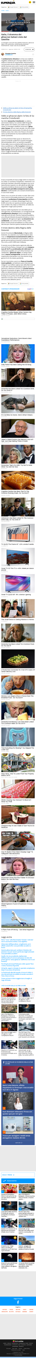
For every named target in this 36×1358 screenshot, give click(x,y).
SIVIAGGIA (23, 1344)
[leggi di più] (33, 54)
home (2, 10)
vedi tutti (18, 1142)
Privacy (20, 1348)
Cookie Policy (27, 1348)
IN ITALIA (18, 1311)
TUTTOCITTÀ (15, 1344)
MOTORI (18, 1309)
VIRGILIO (9, 1343)
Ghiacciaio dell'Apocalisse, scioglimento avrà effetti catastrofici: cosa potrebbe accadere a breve (16, 946)
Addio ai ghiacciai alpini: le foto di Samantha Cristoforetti (17, 109)
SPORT (11, 1309)
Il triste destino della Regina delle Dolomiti (17, 112)
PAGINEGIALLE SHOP (23, 1343)
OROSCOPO (5, 1311)
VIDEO (24, 1309)
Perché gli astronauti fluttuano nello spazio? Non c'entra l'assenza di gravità (17, 965)
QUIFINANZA (29, 1344)
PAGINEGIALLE (15, 1343)
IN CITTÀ (11, 1311)
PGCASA (31, 1343)
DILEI (19, 1344)
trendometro (12, 1181)
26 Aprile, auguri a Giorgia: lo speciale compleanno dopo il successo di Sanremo (18, 969)
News (7, 10)
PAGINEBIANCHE (7, 1344)
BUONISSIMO (15, 1346)
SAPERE (31, 1309)
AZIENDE (24, 1311)
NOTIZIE (5, 1309)
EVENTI (31, 1311)
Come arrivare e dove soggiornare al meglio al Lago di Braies (16, 979)
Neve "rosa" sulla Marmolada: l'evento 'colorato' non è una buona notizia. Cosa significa (17, 940)
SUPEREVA (21, 1346)
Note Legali (14, 1348)
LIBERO (4, 1343)
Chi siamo (8, 1348)
